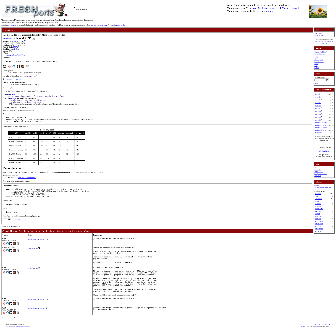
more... (316, 84)
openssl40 (318, 117)
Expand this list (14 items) (13, 79)
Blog (315, 66)
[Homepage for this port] (4, 67)
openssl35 (318, 106)
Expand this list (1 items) (18, 220)
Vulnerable (318, 211)
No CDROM (319, 209)
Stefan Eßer (31, 248)
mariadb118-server (321, 128)
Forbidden (318, 204)
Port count (318, 194)
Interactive (318, 219)
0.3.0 (4, 38)
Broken (317, 196)
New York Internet (319, 41)
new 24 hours (319, 221)
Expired (317, 214)
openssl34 (318, 100)
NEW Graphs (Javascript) (322, 187)
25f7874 (16, 47)
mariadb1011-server (321, 123)
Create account (319, 35)
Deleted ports (318, 172)
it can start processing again (98, 25)
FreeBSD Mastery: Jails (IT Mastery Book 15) (276, 7)
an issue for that (120, 25)
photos (269, 10)
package (13, 98)
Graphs (316, 185)
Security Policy (319, 62)
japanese (9, 38)
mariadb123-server (321, 130)
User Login (318, 33)
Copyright (302, 326)
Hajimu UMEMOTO (34, 239)
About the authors (320, 54)
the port (12, 94)
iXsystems (328, 41)
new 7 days (318, 226)
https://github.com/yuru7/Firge (15, 55)
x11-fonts (16, 49)
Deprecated (318, 199)
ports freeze (11, 25)
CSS (323, 324)
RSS (329, 324)
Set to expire (319, 216)
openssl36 (318, 111)
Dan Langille (316, 326)
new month (318, 231)
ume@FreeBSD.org (17, 41)
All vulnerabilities (324, 151)
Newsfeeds (317, 176)
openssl (317, 94)
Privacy (316, 64)
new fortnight (319, 229)
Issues (316, 56)
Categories (317, 170)
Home (316, 168)
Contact (316, 68)
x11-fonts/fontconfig (27, 178)
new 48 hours (319, 224)
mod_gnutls (318, 133)
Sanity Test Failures (320, 174)
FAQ (316, 58)
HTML (319, 324)
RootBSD (324, 43)
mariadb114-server (321, 125)
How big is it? (318, 60)
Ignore (317, 201)
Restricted (318, 206)
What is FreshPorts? (320, 52)
